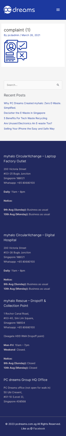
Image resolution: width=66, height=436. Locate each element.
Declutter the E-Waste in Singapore (24, 112)
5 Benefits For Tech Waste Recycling (25, 118)
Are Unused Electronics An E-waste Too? (28, 123)
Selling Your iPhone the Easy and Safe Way (29, 128)
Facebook (39, 428)
